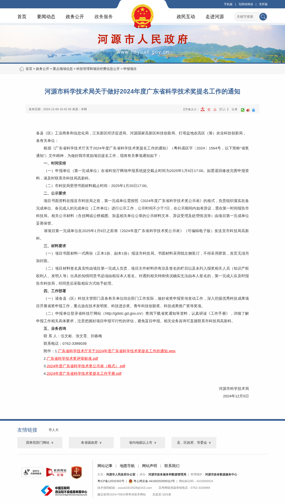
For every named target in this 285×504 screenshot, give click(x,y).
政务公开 (75, 16)
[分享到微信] (242, 110)
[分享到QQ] (253, 110)
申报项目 (130, 69)
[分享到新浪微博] (248, 110)
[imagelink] (32, 472)
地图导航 (127, 466)
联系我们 (171, 466)
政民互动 (186, 16)
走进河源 (215, 16)
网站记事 (104, 466)
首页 (21, 16)
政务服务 (104, 16)
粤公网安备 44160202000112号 (154, 481)
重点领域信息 (63, 69)
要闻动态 (46, 16)
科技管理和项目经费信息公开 (98, 69)
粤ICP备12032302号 (110, 481)
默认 (222, 109)
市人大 (54, 430)
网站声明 (149, 466)
